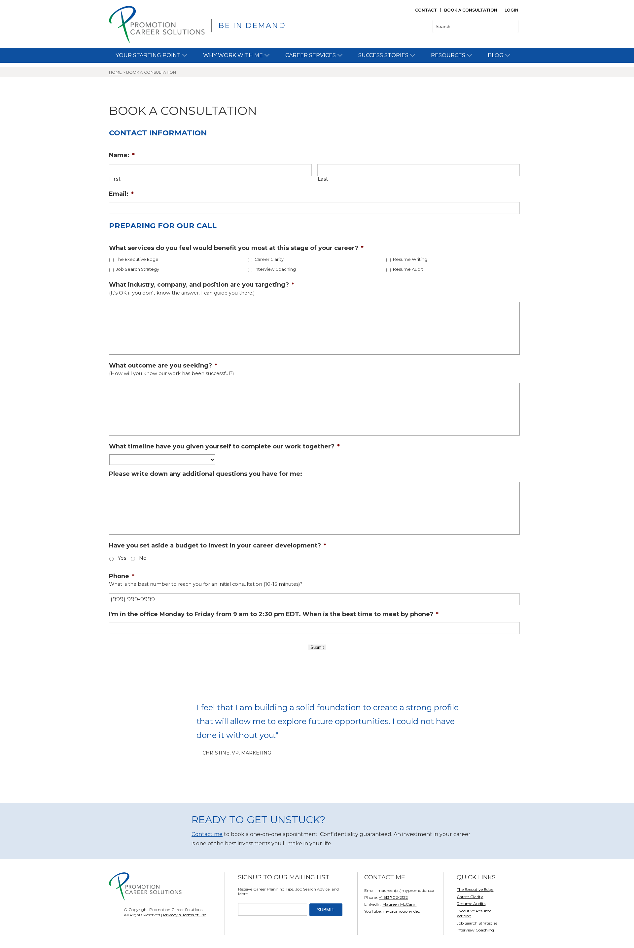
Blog (496, 55)
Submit (317, 647)
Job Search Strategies (477, 923)
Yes (122, 558)
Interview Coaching (275, 269)
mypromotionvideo (401, 911)
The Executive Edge (137, 259)
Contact (426, 10)
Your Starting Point (148, 55)
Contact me (207, 834)
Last (323, 179)
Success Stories (383, 55)
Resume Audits (471, 903)
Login (511, 10)
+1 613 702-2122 (393, 897)
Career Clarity (269, 259)
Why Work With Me (233, 55)
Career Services (310, 55)
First (115, 179)
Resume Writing (410, 259)
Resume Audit (408, 269)
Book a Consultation (470, 10)
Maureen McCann (399, 904)
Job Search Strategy (137, 269)
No (143, 558)
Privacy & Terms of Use (184, 914)
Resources (448, 55)
